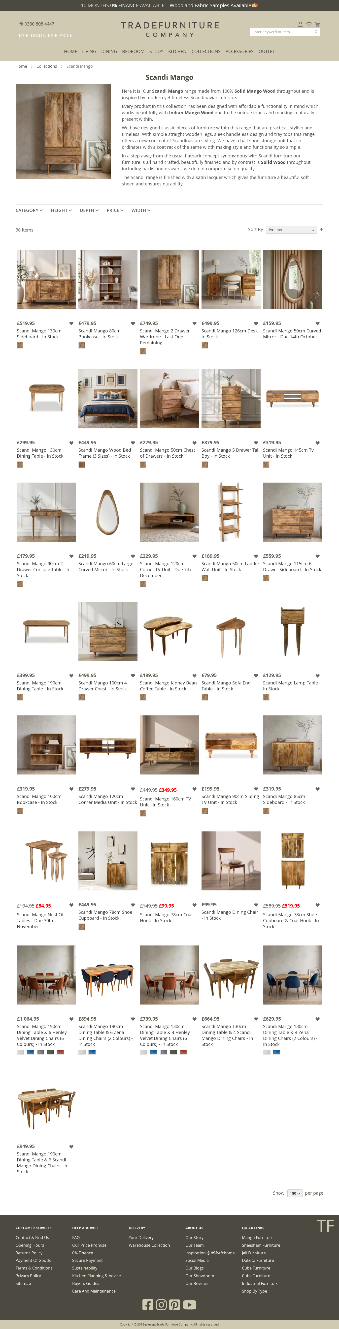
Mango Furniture (257, 1237)
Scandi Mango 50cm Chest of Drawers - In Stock (167, 453)
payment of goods (33, 1260)
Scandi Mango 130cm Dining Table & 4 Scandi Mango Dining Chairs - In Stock (227, 1035)
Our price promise (89, 1245)
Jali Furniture (254, 1253)
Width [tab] (139, 210)
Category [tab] (27, 210)
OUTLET (267, 51)
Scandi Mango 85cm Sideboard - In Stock (284, 799)
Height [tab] (59, 210)
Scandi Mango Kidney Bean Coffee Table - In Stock (168, 686)
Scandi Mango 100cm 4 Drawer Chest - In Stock (102, 686)
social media (197, 1260)
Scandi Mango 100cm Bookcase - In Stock (39, 799)
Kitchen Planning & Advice (96, 1275)
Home (70, 51)
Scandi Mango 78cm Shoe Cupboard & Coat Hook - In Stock (291, 920)
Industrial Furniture (260, 1283)
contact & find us (32, 1237)
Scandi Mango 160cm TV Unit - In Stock (165, 802)
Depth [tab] (87, 210)
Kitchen (177, 51)
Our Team (194, 1245)
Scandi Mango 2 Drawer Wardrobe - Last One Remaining (165, 337)
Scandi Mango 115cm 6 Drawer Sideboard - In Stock (292, 566)
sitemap (23, 1283)
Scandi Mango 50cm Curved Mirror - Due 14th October (292, 334)
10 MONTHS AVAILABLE (123, 5)
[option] (20, 1052)
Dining (109, 51)
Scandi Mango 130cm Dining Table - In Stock (40, 453)
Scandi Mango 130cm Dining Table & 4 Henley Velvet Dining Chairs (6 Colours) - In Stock (165, 1035)
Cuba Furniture (256, 1275)
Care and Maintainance (94, 1291)
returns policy (29, 1253)
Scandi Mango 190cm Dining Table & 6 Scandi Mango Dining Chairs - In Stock (42, 1163)
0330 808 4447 (38, 24)
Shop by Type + (256, 1291)
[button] (72, 323)
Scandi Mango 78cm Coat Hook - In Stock (166, 917)
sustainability (84, 1268)
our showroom (199, 1275)
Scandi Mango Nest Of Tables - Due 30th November (40, 920)
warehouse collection (149, 1245)
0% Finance (82, 1253)
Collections (206, 51)
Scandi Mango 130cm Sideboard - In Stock (39, 334)
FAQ (76, 1237)
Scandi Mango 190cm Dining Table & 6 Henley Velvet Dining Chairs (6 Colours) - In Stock (42, 1035)
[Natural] (81, 464)
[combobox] (285, 32)
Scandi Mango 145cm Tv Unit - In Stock (288, 453)
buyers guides (85, 1283)
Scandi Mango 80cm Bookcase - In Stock (99, 334)
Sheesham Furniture (261, 1245)
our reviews (196, 1283)
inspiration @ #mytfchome (210, 1253)
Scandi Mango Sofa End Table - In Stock (226, 686)
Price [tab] (113, 210)
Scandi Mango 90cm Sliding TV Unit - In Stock (230, 799)
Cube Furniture (256, 1268)
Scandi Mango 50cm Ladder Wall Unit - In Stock (230, 566)
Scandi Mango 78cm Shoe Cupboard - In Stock (105, 915)
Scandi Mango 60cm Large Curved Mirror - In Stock (105, 566)
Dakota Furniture (258, 1260)
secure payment (87, 1260)
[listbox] (46, 1053)
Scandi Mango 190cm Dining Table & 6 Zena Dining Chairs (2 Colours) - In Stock (105, 1035)
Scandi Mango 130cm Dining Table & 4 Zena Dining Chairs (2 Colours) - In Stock (290, 1035)
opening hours (30, 1245)
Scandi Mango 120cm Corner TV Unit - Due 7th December (165, 569)
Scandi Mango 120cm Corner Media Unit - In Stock (107, 799)
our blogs (194, 1268)
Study (156, 51)
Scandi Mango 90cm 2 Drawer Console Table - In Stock (43, 569)
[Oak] (20, 345)
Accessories (240, 51)
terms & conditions (34, 1268)
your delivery (141, 1237)
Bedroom (133, 51)
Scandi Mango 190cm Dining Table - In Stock (40, 686)
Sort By (255, 229)
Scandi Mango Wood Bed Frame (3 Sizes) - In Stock (104, 453)
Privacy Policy (28, 1275)
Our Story (194, 1237)
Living (89, 51)
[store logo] (169, 29)
